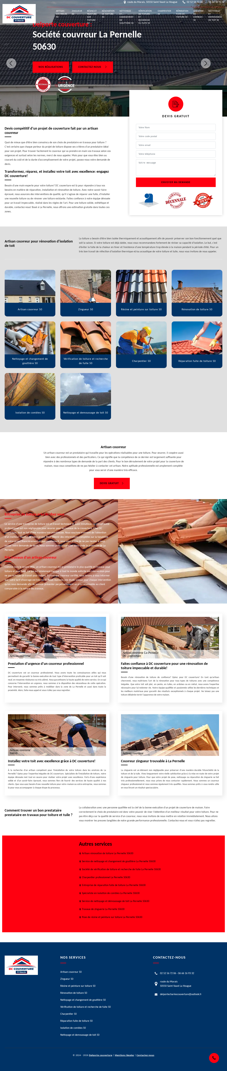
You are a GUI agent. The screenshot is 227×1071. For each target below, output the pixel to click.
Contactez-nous (90, 67)
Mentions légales (124, 1055)
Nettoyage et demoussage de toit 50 (215, 15)
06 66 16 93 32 (217, 2)
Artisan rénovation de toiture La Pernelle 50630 (107, 853)
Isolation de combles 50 (198, 15)
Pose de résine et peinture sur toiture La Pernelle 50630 (112, 917)
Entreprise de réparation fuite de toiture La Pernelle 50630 (114, 885)
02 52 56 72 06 (195, 2)
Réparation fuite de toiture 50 (182, 14)
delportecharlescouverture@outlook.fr (181, 994)
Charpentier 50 (164, 12)
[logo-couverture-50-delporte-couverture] (19, 13)
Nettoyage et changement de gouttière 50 (126, 17)
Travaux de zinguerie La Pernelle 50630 (103, 909)
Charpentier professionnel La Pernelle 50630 (106, 877)
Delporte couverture (100, 1055)
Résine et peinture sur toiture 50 (92, 17)
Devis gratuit (109, 483)
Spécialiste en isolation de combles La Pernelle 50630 (111, 893)
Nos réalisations (51, 67)
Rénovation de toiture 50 (108, 14)
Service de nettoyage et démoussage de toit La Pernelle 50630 (115, 901)
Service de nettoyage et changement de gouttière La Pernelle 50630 (119, 861)
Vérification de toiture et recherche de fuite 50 (145, 17)
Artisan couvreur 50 (61, 14)
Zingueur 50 (77, 12)
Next (206, 63)
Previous (11, 63)
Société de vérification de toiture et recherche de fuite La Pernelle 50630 (121, 869)
